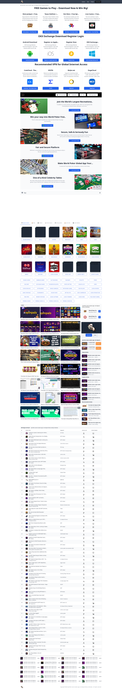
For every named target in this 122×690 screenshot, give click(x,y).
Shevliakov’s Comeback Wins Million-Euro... (38, 530)
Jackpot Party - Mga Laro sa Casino (82, 274)
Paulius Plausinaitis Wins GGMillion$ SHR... (38, 551)
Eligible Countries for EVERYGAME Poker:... (38, 533)
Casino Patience (95, 257)
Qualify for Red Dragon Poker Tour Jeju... (37, 645)
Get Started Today (74, 110)
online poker (31, 614)
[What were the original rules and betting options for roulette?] (84, 423)
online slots (31, 455)
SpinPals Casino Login (92, 361)
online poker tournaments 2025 (35, 549)
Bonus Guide (96, 415)
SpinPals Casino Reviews (92, 370)
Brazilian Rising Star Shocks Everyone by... (38, 649)
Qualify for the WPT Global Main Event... (37, 537)
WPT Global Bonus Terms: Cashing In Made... (38, 526)
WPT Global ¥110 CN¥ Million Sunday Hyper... (38, 616)
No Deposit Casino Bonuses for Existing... (37, 573)
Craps (95, 284)
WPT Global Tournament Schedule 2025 (37, 544)
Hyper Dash (31, 564)
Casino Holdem (54, 274)
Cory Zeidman (32, 578)
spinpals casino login (40, 301)
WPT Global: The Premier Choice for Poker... (38, 483)
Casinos (93, 424)
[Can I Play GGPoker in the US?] (84, 419)
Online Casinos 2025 (33, 459)
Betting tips (68, 292)
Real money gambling (95, 296)
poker (30, 553)
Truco (40, 239)
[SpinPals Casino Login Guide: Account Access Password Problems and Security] (84, 360)
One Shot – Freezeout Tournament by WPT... (38, 476)
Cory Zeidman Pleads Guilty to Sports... (37, 577)
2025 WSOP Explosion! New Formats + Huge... (38, 584)
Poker (92, 1)
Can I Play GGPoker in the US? (35, 653)
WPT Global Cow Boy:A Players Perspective (38, 505)
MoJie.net (71, 70)
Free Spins (90, 406)
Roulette (81, 280)
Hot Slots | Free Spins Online (71, 14)
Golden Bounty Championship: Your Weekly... (38, 436)
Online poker (54, 292)
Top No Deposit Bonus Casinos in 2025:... (37, 627)
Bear (82, 239)
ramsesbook (54, 257)
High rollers (81, 288)
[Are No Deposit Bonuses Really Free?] (84, 414)
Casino (83, 1)
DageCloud (92, 70)
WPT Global (31, 437)
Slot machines (54, 280)
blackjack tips (31, 466)
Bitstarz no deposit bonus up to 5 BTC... (37, 519)
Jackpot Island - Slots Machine (96, 274)
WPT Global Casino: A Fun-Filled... (36, 570)
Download (98, 1)
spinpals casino (26, 301)
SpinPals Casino (91, 357)
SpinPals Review (100, 370)
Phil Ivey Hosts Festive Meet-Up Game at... (38, 447)
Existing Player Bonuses (34, 574)
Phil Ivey (30, 448)
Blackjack (68, 280)
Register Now (71, 42)
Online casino (26, 280)
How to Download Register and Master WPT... (38, 515)
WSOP (30, 513)
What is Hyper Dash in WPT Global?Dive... (37, 562)
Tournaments (40, 292)
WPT (30, 524)
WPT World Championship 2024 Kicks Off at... (38, 450)
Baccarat (40, 274)
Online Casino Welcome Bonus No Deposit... (38, 486)
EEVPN (50, 70)
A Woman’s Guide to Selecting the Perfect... (38, 432)
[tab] (25, 223)
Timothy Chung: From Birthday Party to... (37, 588)
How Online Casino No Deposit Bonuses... (37, 443)
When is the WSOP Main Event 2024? (36, 595)
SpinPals (96, 357)
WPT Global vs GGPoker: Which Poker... (37, 490)
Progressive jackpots (54, 284)
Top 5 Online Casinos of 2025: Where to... (37, 458)
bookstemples (81, 257)
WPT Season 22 (32, 603)
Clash (95, 239)
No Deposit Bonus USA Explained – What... (38, 606)
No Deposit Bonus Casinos (34, 629)
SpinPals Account (98, 374)
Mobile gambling (54, 288)
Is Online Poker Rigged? (34, 613)
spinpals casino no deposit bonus (54, 301)
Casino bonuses (27, 288)
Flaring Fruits (26, 257)
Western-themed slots (33, 506)
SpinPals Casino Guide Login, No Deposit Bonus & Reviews (80, 687)
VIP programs (40, 288)
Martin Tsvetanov (32, 600)
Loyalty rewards (68, 296)
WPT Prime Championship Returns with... (37, 523)
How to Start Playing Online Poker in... (37, 635)
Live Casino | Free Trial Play (92, 14)
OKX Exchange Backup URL (92, 42)
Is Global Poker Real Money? (35, 638)
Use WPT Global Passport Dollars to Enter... (38, 555)
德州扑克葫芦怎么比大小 (34, 479)
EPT (29, 650)
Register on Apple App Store (50, 42)
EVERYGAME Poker (32, 535)
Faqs (89, 411)
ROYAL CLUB (67, 274)
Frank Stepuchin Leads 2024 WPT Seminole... (38, 508)
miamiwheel (68, 257)
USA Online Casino (33, 444)
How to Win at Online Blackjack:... (36, 465)
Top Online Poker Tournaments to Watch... (38, 548)
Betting (96, 424)
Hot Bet (54, 239)
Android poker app (33, 643)
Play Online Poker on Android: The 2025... (37, 642)
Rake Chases (93, 411)
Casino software (54, 296)
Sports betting (68, 284)
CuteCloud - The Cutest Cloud (30, 70)
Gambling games (40, 280)
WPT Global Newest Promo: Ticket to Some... (38, 501)
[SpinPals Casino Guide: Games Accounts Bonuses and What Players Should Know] (84, 356)
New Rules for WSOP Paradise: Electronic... (38, 541)
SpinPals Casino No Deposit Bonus (94, 365)
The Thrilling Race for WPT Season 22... (37, 602)
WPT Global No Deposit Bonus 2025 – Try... (38, 559)
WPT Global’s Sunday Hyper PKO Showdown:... (38, 580)
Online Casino (101, 357)
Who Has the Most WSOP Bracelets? (36, 512)
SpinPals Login (99, 361)
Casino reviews (95, 288)
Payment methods (40, 296)
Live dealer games (40, 284)
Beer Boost (68, 239)
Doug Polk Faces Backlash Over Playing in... (38, 566)
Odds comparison (81, 292)
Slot (88, 1)
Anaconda (40, 257)
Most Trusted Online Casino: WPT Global (37, 461)
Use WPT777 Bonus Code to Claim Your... (37, 624)
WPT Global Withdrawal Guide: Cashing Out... (38, 439)
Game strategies (27, 292)
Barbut (26, 274)
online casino (31, 488)
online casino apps (33, 611)
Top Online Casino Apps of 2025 (35, 609)
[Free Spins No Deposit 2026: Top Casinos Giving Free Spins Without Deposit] (84, 405)
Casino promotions (95, 292)
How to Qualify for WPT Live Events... (36, 497)
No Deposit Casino (96, 406)
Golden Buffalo (27, 239)
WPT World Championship (34, 452)
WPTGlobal (31, 593)
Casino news (82, 296)
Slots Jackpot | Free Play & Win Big (30, 14)
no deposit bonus (32, 520)
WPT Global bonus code (34, 625)
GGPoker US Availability (96, 420)
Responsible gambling (68, 288)
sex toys (30, 434)
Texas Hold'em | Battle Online (51, 14)
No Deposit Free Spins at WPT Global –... (37, 620)
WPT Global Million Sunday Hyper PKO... (37, 468)
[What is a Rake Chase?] (84, 410)
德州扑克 (30, 481)
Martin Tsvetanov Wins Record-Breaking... (38, 598)
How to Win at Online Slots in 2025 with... (37, 454)
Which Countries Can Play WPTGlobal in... (37, 591)
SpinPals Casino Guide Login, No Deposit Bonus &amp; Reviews (35, 5)
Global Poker (31, 473)
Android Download (30, 42)
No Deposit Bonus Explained (35, 607)
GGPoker (90, 420)
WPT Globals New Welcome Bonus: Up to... (38, 631)
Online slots (81, 284)
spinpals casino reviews (68, 301)
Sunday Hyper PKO (33, 582)
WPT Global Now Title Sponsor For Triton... (38, 494)
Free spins (26, 296)
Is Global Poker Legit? (33, 472)
